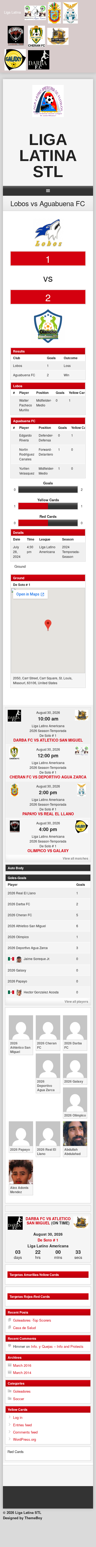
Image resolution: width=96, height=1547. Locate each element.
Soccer (18, 1398)
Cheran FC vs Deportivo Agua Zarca (48, 777)
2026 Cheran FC (20, 914)
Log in (17, 1417)
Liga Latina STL (48, 156)
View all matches (75, 858)
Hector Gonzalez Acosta (41, 992)
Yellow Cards (79, 392)
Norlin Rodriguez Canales (26, 454)
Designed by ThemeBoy (22, 1517)
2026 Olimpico (18, 936)
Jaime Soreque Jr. (37, 958)
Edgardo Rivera (25, 437)
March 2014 (22, 1372)
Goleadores (22, 1391)
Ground (20, 566)
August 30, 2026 (48, 712)
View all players (76, 1001)
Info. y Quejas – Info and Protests (57, 1346)
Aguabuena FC (24, 375)
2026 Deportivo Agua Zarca (28, 947)
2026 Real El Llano (22, 893)
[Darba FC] (15, 1223)
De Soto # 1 (21, 584)
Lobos (17, 365)
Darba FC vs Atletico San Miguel (48, 740)
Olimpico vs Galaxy (48, 850)
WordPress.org (24, 1439)
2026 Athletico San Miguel (27, 925)
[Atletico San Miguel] (80, 1222)
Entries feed (22, 1424)
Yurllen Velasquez (26, 470)
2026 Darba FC (19, 904)
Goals (60, 392)
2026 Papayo (17, 981)
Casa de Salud (24, 1327)
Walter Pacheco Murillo (25, 405)
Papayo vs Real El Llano (48, 813)
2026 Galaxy (17, 970)
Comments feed (25, 1432)
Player (24, 392)
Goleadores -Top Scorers (32, 1320)
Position (42, 392)
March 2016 (22, 1365)
